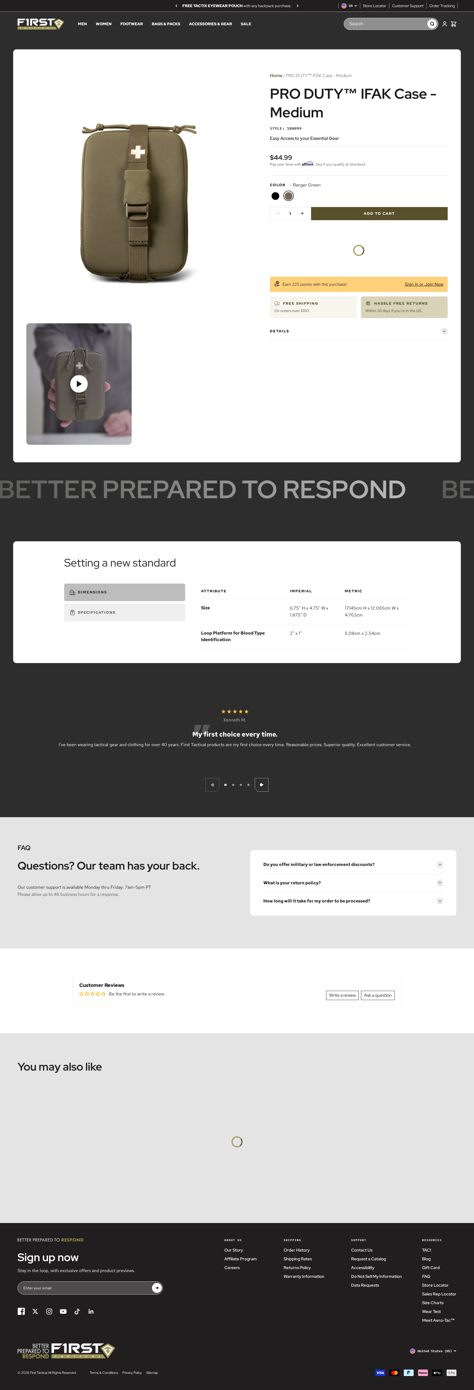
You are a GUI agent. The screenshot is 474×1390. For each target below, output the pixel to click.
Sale (246, 24)
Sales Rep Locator (439, 1294)
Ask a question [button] (378, 995)
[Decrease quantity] (278, 213)
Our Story (233, 1250)
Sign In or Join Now (424, 284)
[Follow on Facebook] (21, 1311)
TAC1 (426, 1250)
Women (104, 24)
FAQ (426, 1276)
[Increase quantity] (302, 213)
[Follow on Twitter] (35, 1311)
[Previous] (176, 5)
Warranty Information (304, 1276)
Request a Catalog (368, 1259)
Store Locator (374, 5)
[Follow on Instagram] (49, 1311)
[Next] (298, 5)
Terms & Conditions (104, 1372)
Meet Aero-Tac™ (438, 1320)
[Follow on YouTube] (63, 1311)
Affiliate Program (240, 1259)
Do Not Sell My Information (376, 1276)
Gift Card (431, 1267)
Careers (232, 1267)
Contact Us (362, 1250)
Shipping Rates (298, 1259)
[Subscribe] (157, 1288)
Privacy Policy (132, 1372)
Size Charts (433, 1303)
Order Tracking (442, 5)
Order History (297, 1250)
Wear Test (431, 1311)
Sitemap (152, 1372)
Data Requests (365, 1285)
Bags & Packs (166, 24)
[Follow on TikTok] (77, 1311)
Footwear (131, 24)
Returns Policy (297, 1267)
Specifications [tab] (96, 612)
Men (82, 24)
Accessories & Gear (210, 24)
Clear (418, 24)
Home (276, 75)
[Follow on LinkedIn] (91, 1311)
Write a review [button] (342, 995)
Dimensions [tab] (92, 592)
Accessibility (362, 1267)
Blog (426, 1259)
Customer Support (408, 5)
